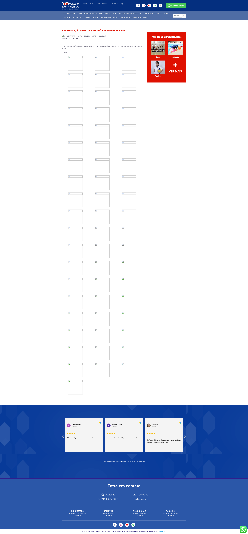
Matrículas (110, 14)
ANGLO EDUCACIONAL (103, 4)
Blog (159, 14)
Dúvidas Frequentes (109, 17)
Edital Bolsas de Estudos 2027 (85, 17)
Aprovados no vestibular (90, 7)
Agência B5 (162, 531)
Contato (66, 17)
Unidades (148, 14)
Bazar (166, 14)
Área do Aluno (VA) (117, 4)
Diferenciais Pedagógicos (129, 14)
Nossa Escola (68, 14)
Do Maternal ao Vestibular (90, 14)
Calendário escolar (88, 4)
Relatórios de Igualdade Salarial (134, 17)
